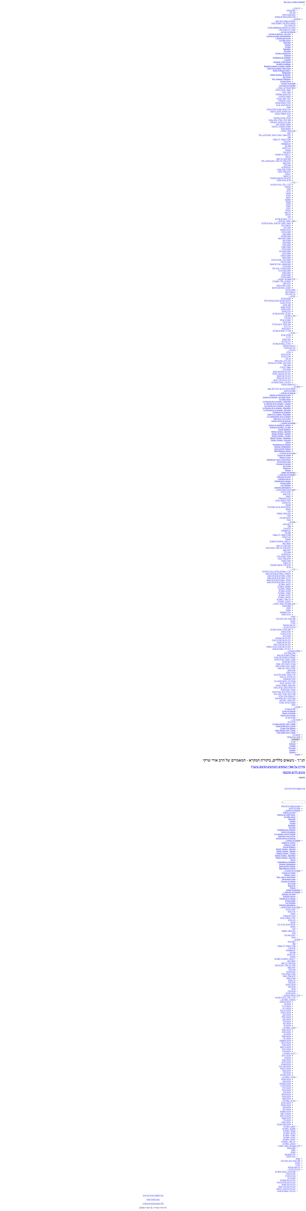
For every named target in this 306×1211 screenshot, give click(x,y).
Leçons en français (288, 32)
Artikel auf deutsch (288, 472)
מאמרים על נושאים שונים (286, 490)
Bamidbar (287, 49)
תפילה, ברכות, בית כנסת (286, 668)
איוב (289, 217)
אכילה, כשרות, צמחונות (282, 118)
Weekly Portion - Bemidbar (280, 438)
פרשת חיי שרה (285, 1010)
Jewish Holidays (284, 429)
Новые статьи (285, 457)
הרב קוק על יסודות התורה (281, 640)
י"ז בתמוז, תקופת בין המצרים (280, 541)
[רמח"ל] (290, 333)
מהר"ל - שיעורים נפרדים (282, 331)
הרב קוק (292, 350)
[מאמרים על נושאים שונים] (276, 490)
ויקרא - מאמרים (289, 1053)
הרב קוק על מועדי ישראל (281, 374)
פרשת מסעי (286, 1098)
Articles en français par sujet (280, 395)
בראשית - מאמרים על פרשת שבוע (278, 573)
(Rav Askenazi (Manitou (281, 79)
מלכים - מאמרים (285, 591)
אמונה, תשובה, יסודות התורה (284, 659)
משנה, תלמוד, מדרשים (287, 221)
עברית (293, 742)
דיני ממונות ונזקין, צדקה (287, 696)
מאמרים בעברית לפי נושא (290, 806)
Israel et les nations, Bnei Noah (279, 68)
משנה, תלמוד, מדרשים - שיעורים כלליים (276, 223)
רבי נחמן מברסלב (289, 346)
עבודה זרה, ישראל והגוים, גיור (284, 681)
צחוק (289, 515)
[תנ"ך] (291, 569)
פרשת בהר (287, 1073)
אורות (288, 352)
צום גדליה (287, 165)
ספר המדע (287, 305)
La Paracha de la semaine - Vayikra (277, 406)
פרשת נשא (287, 1081)
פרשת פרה (291, 991)
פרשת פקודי (286, 1051)
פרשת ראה (287, 1109)
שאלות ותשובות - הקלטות (281, 126)
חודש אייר (287, 141)
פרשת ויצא (287, 1015)
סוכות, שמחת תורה (284, 556)
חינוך (289, 116)
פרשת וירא (287, 1008)
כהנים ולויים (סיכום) (294, 772)
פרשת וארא (286, 1032)
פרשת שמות (286, 1030)
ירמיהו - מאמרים (285, 595)
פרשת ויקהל (286, 1049)
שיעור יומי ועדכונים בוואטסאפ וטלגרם (281, 28)
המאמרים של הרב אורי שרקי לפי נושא (281, 389)
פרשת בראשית (285, 1002)
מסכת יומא (287, 240)
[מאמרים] (293, 387)
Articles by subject (288, 843)
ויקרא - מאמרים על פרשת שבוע (279, 578)
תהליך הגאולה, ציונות (283, 500)
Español (292, 750)
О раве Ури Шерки (287, 728)
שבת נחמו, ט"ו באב (283, 159)
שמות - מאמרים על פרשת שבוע (279, 576)
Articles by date (289, 845)
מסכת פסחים (286, 236)
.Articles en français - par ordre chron (277, 397)
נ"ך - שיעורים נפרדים (283, 219)
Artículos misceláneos (282, 488)
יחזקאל (288, 210)
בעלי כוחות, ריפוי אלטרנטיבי (285, 698)
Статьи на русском (287, 453)
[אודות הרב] (291, 720)
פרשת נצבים (286, 1118)
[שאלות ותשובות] (288, 651)
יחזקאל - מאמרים (284, 597)
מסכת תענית (286, 247)
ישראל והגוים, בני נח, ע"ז (286, 924)
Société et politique (283, 64)
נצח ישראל (287, 322)
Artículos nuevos (284, 479)
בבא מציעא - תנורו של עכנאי (280, 264)
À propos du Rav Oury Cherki (283, 724)
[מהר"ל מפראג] (284, 316)
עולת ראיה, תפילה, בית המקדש (279, 363)
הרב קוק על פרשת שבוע (282, 371)
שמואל (288, 202)
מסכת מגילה (286, 249)
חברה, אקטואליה (284, 101)
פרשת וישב (287, 1019)
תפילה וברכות (290, 290)
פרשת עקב (287, 1107)
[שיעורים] (293, 19)
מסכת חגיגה (286, 253)
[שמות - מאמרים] (283, 1028)
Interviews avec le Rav (282, 419)
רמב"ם (292, 296)
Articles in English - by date (280, 427)
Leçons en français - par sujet (280, 34)
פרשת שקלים (290, 985)
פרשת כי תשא (285, 1047)
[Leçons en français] (280, 32)
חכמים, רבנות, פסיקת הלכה (285, 666)
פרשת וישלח (286, 1017)
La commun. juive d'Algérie (284, 834)
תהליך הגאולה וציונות (283, 103)
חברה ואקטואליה (284, 498)
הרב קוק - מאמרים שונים (282, 649)
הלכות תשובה (286, 307)
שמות (289, 189)
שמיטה (288, 505)
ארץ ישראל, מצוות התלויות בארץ (278, 109)
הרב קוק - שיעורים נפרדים (281, 382)
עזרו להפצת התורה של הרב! (153, 1195)
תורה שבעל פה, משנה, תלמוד (284, 604)
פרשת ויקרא (286, 1055)
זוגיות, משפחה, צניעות (283, 113)
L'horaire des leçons (283, 38)
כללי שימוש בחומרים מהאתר (285, 17)
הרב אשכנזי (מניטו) (288, 384)
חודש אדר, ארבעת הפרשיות (280, 565)
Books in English (288, 713)
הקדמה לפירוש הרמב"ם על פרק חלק (277, 300)
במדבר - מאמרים (289, 1077)
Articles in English (288, 423)
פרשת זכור (291, 987)
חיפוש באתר (290, 10)
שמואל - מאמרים (284, 589)
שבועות (288, 150)
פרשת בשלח (286, 1036)
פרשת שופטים (285, 1111)
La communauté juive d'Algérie (279, 417)
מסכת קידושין (286, 262)
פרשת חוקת (286, 1090)
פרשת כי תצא (286, 1113)
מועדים (292, 522)
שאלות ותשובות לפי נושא (286, 655)
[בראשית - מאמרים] (281, 1000)
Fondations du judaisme (282, 58)
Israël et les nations (288, 832)
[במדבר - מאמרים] (282, 1077)
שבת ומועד (291, 670)
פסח (289, 137)
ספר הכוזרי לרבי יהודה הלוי (285, 619)
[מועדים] (289, 522)
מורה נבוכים (286, 311)
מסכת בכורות (286, 277)
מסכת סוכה (286, 242)
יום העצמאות (286, 144)
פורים (289, 567)
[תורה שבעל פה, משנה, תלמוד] (273, 604)
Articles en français (288, 393)
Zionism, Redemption (282, 447)
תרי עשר (287, 212)
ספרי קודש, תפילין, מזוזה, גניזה (284, 694)
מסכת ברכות (286, 232)
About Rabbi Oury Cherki (285, 726)
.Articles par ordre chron (286, 815)
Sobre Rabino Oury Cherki (285, 730)
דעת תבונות (286, 339)
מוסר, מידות (286, 92)
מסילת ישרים (286, 335)
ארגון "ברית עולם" (293, 737)
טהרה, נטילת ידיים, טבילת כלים (283, 692)
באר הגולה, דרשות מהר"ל (281, 324)
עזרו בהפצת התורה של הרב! (294, 783)
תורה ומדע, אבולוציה (283, 94)
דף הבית (297, 8)
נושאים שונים (286, 129)
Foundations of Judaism (282, 445)
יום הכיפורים (286, 167)
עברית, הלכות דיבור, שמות (285, 664)
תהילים (288, 215)
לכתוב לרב (296, 735)
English (292, 746)
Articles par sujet (289, 813)
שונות (289, 520)
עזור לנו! (292, 12)
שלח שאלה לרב (289, 653)
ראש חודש (287, 524)
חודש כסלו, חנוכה (284, 172)
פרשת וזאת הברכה (284, 1124)
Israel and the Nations (282, 449)
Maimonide (286, 73)
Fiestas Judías (285, 483)
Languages (295, 739)
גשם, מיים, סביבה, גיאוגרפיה (280, 122)
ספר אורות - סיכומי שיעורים (280, 629)
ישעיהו (288, 206)
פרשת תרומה (286, 1043)
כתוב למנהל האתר (288, 15)
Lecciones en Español (287, 86)
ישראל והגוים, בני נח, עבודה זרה (279, 507)
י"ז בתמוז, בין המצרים (283, 154)
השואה (288, 509)
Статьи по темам (284, 455)
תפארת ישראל (285, 320)
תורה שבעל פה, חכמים (287, 279)
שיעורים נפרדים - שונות (286, 88)
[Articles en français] (280, 393)
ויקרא (289, 191)
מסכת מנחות (286, 275)
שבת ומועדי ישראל (288, 131)
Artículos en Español (287, 475)
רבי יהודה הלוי (290, 294)
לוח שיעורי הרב (289, 25)
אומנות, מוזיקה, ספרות (287, 702)
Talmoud (287, 55)
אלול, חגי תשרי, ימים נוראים (285, 965)
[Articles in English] (280, 423)
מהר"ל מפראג (290, 316)
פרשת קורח (286, 1088)
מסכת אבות (286, 273)
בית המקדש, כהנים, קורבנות (280, 111)
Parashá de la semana (283, 481)
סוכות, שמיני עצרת (284, 169)
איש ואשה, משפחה (284, 513)
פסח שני (288, 146)
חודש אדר (291, 982)
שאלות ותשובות (294, 651)
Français (292, 744)
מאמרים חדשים (289, 391)
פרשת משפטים (285, 1040)
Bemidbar (291, 825)
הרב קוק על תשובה (284, 376)
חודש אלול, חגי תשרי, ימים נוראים (278, 548)
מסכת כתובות (286, 255)
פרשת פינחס (286, 1094)
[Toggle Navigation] (304, 4)
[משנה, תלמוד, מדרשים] (278, 221)
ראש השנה (287, 163)
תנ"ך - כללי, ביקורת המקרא (280, 184)
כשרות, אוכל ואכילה (288, 690)
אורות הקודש (286, 354)
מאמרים (297, 386)
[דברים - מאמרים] (282, 1101)
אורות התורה (286, 356)
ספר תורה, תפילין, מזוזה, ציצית (280, 120)
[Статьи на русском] (279, 453)
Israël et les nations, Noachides (279, 414)
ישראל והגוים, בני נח (283, 105)
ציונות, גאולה (290, 672)
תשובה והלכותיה (285, 96)
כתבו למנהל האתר (153, 1199)
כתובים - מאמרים (284, 601)
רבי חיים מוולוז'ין (289, 348)
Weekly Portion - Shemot (281, 434)
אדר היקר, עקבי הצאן (283, 361)
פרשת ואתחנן (286, 1105)
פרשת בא (287, 1034)
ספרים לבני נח (290, 717)
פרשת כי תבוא (285, 1116)
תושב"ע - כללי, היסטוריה (281, 281)
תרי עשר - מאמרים (284, 599)
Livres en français (288, 711)
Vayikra (288, 47)
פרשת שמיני (286, 1060)
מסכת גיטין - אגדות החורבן (281, 260)
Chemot (288, 45)
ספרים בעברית (290, 709)
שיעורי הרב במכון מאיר (287, 30)
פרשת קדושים (285, 1068)
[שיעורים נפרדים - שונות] (277, 88)
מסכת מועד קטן (285, 251)
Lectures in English (288, 83)
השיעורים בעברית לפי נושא (285, 21)
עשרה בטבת (286, 561)
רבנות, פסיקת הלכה (283, 285)
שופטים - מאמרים (284, 586)
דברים (288, 195)
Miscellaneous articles (282, 451)
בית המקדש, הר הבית (287, 677)
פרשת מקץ (287, 1021)
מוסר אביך (287, 365)
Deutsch (292, 752)
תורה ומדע (287, 494)
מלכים (288, 204)
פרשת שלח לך (285, 1086)
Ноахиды (287, 468)
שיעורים (297, 19)
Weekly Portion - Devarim (281, 440)
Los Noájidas (286, 485)
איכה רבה (287, 227)
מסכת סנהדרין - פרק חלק (281, 268)
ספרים (298, 707)
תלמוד (288, 608)
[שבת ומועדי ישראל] (281, 131)
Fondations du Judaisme (282, 412)
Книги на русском (288, 715)
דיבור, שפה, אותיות (284, 98)
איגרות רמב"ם (285, 303)
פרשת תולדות (286, 1012)
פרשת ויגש (287, 1023)
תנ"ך (293, 182)
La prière (287, 60)
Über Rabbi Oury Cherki (286, 733)
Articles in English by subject (280, 425)
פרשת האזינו (286, 1122)
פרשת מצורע (286, 1064)
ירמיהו (288, 208)
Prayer (288, 442)
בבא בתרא (287, 266)
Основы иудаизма (283, 464)
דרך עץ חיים (286, 341)
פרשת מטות (286, 1096)
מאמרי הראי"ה (285, 367)
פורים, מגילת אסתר (284, 180)
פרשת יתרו (287, 1038)
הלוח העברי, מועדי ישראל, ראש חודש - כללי (275, 135)
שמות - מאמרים (289, 1028)
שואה (289, 107)
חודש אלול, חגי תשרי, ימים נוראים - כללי (276, 161)
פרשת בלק (287, 1092)
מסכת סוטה (286, 258)
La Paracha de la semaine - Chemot (277, 404)
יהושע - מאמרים (285, 584)
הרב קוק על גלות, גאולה (282, 644)
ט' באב (288, 156)
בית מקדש (291, 920)
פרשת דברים (286, 1103)
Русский (292, 748)
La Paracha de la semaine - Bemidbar (277, 408)
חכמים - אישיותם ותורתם (281, 288)
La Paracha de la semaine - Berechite (277, 402)
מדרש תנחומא (285, 230)
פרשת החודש (290, 993)
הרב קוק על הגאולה (283, 378)
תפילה (293, 616)
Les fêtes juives (285, 40)
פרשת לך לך (286, 1006)
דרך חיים (287, 326)
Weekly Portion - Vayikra (281, 436)
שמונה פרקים (286, 298)
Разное (288, 470)
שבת (289, 133)
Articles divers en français (281, 421)
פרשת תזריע (286, 1062)
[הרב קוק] (288, 350)
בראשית (288, 187)
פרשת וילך (287, 1120)
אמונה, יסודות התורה (283, 90)
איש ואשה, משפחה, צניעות (285, 685)
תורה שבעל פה (285, 612)
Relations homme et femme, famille (277, 66)
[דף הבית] (293, 8)
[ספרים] (295, 707)
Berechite (287, 43)
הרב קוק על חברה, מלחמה (285, 1189)
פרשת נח (287, 1004)
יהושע (288, 197)
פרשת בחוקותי (285, 1075)
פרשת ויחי (287, 1025)
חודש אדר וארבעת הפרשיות (280, 178)
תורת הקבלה (286, 614)
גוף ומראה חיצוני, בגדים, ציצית (284, 687)
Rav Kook (287, 77)
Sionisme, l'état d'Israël (282, 62)
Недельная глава (284, 462)
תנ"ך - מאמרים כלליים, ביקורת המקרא (276, 571)
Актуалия (287, 466)
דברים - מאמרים (289, 1101)
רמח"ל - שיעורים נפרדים (282, 343)
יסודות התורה (286, 492)
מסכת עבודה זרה (284, 270)
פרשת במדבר (286, 1079)
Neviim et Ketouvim (283, 53)
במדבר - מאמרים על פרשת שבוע (279, 580)
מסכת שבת (286, 234)
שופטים (288, 199)
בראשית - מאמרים (288, 1000)
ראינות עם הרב (285, 518)
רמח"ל (293, 333)
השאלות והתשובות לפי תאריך (284, 657)
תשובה (288, 496)
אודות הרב (296, 720)
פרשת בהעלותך (285, 1083)
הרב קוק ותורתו (289, 627)
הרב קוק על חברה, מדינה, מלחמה (278, 647)
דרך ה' (288, 337)
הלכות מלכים (286, 309)
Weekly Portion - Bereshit (281, 432)
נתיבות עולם (286, 328)
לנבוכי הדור (286, 369)
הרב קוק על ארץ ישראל (282, 380)
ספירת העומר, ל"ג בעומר (282, 139)
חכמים (288, 610)
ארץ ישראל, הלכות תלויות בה (284, 675)
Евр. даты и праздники (286, 877)
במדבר (288, 193)
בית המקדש (286, 503)
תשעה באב (286, 543)
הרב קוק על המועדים (283, 638)
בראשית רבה (286, 225)
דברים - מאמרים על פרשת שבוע (279, 582)
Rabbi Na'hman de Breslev (280, 75)
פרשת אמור (286, 1070)
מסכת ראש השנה (284, 238)
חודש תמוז (287, 152)
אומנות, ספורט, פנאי (283, 124)
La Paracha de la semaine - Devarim (277, 410)
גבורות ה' (287, 318)
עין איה (288, 359)
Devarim (287, 51)
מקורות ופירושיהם (288, 662)
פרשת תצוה (286, 1045)
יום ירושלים (286, 148)
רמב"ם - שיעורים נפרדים (282, 313)
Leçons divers (285, 81)
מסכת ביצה (286, 245)
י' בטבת (288, 174)
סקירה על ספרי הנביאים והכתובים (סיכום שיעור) (278, 766)
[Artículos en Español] (279, 475)
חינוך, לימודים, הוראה (287, 683)
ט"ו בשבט (287, 176)
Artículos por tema (284, 477)
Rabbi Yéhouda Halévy (282, 71)
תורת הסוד (287, 283)
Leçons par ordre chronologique (279, 36)
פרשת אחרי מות (285, 1066)
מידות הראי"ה (285, 634)
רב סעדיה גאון (290, 292)
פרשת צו (287, 1058)
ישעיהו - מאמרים (284, 593)
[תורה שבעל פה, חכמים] (278, 279)
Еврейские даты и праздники (279, 460)
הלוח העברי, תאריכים (287, 700)
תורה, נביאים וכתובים (292, 995)
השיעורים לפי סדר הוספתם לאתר (283, 23)
